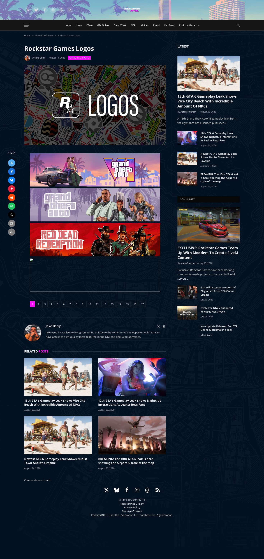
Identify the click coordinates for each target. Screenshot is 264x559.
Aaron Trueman (188, 111)
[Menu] (26, 25)
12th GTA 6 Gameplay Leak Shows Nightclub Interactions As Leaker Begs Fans (129, 403)
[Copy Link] (11, 232)
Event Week (120, 25)
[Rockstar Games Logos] (95, 105)
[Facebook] (11, 171)
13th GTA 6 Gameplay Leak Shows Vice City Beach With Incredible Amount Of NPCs (54, 403)
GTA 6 (89, 25)
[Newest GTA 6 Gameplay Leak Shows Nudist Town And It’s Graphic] (58, 435)
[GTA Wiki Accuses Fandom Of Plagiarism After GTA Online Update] (187, 292)
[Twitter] (11, 163)
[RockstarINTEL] (132, 10)
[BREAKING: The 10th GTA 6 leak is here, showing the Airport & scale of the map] (132, 435)
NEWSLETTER (228, 10)
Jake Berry (40, 57)
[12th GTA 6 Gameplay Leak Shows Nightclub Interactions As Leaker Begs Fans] (132, 377)
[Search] (238, 25)
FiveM (156, 25)
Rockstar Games (187, 25)
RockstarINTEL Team (132, 503)
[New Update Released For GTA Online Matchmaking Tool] (187, 331)
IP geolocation (164, 515)
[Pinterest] (11, 188)
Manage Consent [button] (132, 511)
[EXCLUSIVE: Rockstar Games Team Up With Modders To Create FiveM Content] (208, 224)
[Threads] (11, 214)
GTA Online (103, 25)
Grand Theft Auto (79, 57)
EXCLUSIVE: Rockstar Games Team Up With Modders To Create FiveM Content (207, 252)
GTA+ (133, 25)
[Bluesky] (11, 180)
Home (67, 25)
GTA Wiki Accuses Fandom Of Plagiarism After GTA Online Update (218, 291)
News (79, 25)
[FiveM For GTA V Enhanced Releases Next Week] (187, 313)
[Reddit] (11, 197)
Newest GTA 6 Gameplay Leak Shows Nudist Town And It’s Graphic (55, 461)
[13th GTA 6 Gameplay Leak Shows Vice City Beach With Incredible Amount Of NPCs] (58, 377)
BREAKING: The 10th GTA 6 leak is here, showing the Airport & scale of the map (126, 461)
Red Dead (169, 25)
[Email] (11, 223)
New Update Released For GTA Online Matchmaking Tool (218, 327)
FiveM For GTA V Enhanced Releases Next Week (216, 309)
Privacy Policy (132, 507)
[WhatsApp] (11, 206)
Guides (145, 25)
